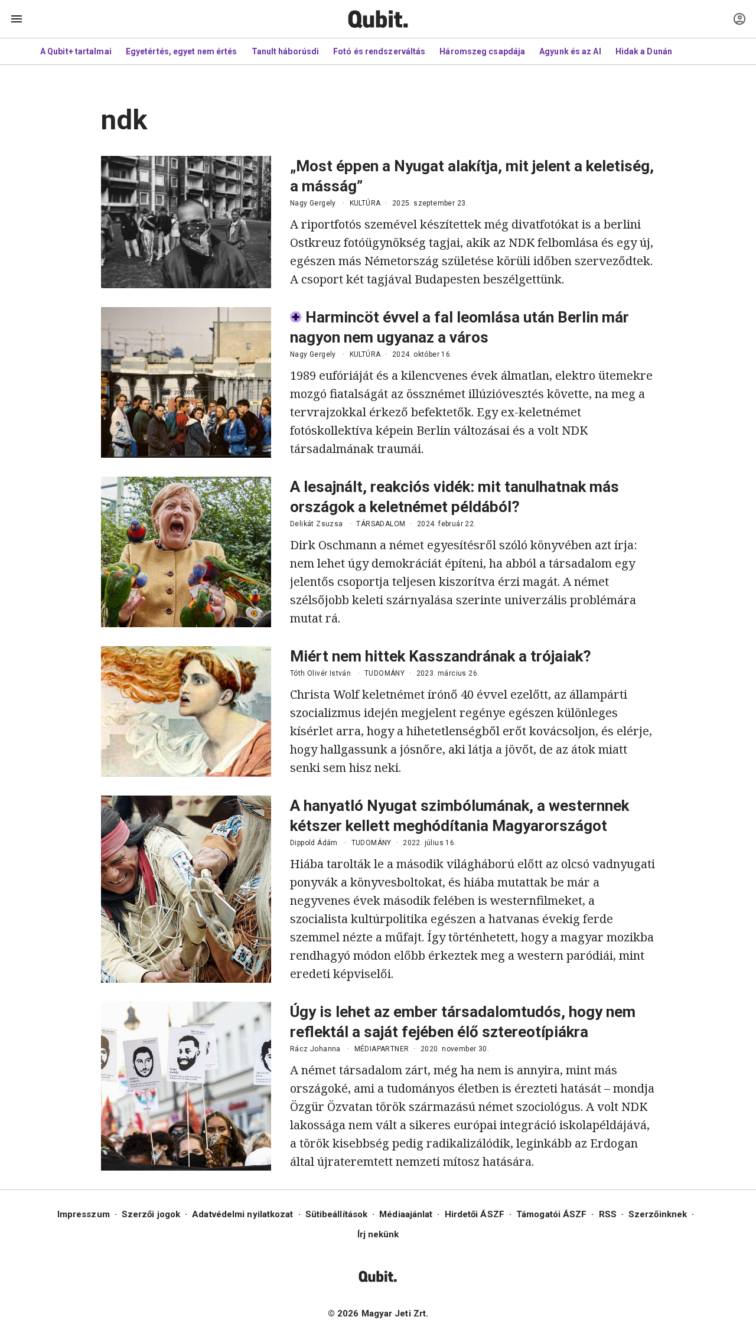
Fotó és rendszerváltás (379, 51)
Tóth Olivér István (320, 673)
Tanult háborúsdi (286, 51)
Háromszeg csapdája (482, 51)
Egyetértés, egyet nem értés (181, 51)
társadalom (380, 524)
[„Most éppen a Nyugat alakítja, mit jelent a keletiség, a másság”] (186, 222)
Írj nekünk (378, 1234)
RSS (608, 1214)
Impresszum (83, 1214)
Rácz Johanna (315, 1049)
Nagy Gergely (313, 203)
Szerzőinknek (657, 1214)
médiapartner (381, 1049)
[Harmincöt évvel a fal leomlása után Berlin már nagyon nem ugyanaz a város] (186, 382)
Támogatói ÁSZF (551, 1214)
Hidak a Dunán (643, 51)
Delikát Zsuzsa (316, 524)
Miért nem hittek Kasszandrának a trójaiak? (440, 656)
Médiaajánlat (405, 1214)
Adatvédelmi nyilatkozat (242, 1214)
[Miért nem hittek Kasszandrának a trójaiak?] (186, 711)
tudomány (384, 673)
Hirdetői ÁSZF (474, 1214)
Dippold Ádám (314, 843)
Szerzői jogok (151, 1214)
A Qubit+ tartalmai (76, 51)
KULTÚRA (365, 203)
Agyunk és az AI (570, 51)
